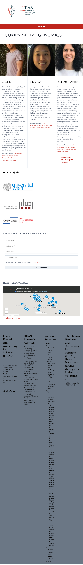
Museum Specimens (36, 125)
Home (48, 343)
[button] (41, 26)
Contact (48, 561)
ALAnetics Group (51, 380)
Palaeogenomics (70, 149)
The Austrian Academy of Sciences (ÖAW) (31, 396)
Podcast (50, 550)
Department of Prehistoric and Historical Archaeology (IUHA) (30, 370)
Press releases (50, 555)
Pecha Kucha (50, 358)
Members (51, 397)
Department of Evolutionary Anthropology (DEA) (30, 349)
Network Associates (51, 400)
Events (50, 350)
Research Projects (66, 160)
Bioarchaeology (62, 151)
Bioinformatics (14, 156)
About (48, 391)
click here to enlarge (11, 318)
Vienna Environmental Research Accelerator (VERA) (31, 378)
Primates (44, 123)
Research (49, 361)
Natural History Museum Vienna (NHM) (29, 402)
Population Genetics (9, 160)
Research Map (51, 387)
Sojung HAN (35, 82)
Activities (49, 346)
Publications (64, 162)
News (49, 355)
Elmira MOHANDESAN (68, 82)
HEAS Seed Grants (51, 364)
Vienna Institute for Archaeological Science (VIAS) (30, 363)
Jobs (49, 352)
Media (48, 548)
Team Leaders (50, 394)
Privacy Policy (36, 262)
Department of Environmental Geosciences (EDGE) (30, 390)
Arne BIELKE (8, 82)
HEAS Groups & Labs (51, 374)
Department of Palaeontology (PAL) (30, 384)
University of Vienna (71, 374)
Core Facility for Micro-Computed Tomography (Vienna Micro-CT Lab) (31, 356)
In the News (51, 559)
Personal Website (66, 157)
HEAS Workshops (51, 369)
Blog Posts (51, 348)
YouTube (50, 552)
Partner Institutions (51, 405)
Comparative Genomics (10, 158)
